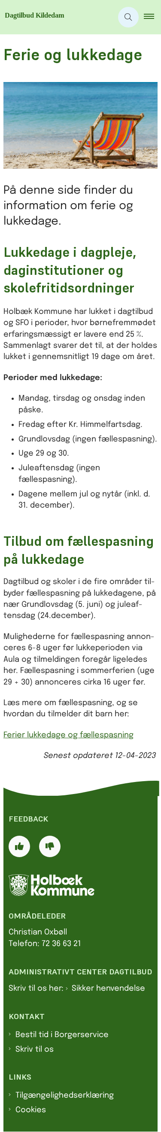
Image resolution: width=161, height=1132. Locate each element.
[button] (152, 17)
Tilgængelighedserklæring (64, 1095)
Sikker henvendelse (108, 988)
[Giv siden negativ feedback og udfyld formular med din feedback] (50, 846)
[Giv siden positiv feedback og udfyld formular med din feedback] (19, 846)
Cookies (30, 1110)
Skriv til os (34, 1049)
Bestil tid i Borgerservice (62, 1035)
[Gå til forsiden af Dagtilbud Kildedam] (56, 17)
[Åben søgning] (128, 17)
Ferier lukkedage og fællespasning (68, 735)
